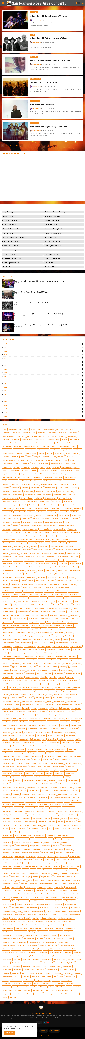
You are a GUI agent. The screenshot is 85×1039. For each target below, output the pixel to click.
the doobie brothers (9, 921)
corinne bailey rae (63, 536)
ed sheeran (39, 591)
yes (52, 990)
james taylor (51, 660)
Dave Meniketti (7, 556)
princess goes (22, 828)
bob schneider (64, 484)
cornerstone (76, 536)
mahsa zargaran (19, 749)
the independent (48, 925)
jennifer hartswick (66, 670)
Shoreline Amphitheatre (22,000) (55, 250)
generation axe (45, 618)
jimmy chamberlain (8, 680)
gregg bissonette (45, 636)
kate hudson (6, 708)
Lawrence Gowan (8, 728)
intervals (59, 653)
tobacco (22, 952)
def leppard (31, 570)
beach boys (25, 467)
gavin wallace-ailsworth (19, 618)
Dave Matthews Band (73, 553)
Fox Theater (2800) (9, 233)
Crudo (54, 543)
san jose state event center (33, 866)
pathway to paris (62, 811)
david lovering (7, 563)
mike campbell (7, 773)
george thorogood (21, 622)
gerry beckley (34, 622)
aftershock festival (38, 436)
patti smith (30, 815)
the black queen (20, 914)
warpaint (39, 980)
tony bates (64, 956)
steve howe (6, 894)
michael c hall (7, 770)
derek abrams (7, 574)
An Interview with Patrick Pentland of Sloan (48, 38)
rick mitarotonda (21, 846)
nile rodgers (41, 794)
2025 (43, 347)
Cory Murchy (56, 539)
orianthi (57, 804)
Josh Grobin (28, 698)
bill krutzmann (44, 474)
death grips (73, 567)
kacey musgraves (27, 704)
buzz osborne (44, 505)
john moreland (16, 691)
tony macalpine (46, 959)
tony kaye (17, 959)
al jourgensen (71, 436)
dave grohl (23, 553)
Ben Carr (5, 470)
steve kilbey (17, 894)
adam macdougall (8, 436)
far (14, 601)
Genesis (55, 618)
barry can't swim (70, 463)
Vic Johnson (77, 973)
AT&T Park (30, 460)
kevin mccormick (19, 715)
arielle (23, 457)
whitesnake (42, 987)
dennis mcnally (63, 570)
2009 (43, 405)
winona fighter (7, 990)
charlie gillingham (64, 515)
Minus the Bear (7, 780)
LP (38, 742)
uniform (72, 969)
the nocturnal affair (56, 932)
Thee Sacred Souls (34, 942)
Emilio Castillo (33, 594)
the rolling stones (65, 935)
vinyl (55, 976)
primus (13, 828)
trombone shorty (55, 966)
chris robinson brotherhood (53, 522)
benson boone (43, 470)
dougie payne (15, 584)
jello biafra (54, 670)
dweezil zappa (38, 587)
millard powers (57, 777)
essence (14, 598)
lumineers (6, 746)
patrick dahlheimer (75, 811)
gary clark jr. (25, 615)
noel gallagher (42, 797)
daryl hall (5, 553)
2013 (43, 391)
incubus (5, 653)
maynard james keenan (23, 759)
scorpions (17, 870)
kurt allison (6, 722)
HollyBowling (18, 646)
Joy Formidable (57, 698)
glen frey (5, 625)
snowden (16, 883)
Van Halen (48, 973)
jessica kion (19, 677)
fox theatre (40, 605)
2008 (43, 409)
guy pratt (65, 639)
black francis (13, 481)
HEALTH (43, 642)
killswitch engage (51, 715)
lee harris (63, 728)
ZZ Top (5, 997)
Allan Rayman (7, 446)
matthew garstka (75, 756)
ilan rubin (60, 649)
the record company (30, 935)
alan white (6, 439)
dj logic (5, 580)
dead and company (75, 563)
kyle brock (23, 722)
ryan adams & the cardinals (38, 863)
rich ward (47, 842)
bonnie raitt (15, 488)
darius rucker (59, 549)
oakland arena (30, 801)
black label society (26, 481)
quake (50, 828)
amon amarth (7, 450)
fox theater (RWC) (28, 605)
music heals (29, 784)
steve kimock (28, 894)
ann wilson (20, 453)
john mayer (76, 687)
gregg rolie (56, 636)
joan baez (33, 680)
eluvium (15, 594)
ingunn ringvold (41, 653)
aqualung (75, 453)
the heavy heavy (25, 925)
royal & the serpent (69, 859)
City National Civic (45, 529)
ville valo (17, 976)
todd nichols (32, 952)
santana (47, 866)
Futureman (61, 611)
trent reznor (16, 966)
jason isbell (47, 663)
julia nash (16, 701)
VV (74, 976)
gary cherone (15, 615)
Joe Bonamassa (73, 680)
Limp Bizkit (59, 735)
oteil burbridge (7, 808)
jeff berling (63, 667)
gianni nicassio (72, 622)
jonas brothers (58, 694)
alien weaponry (48, 443)
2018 (43, 373)
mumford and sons (17, 784)
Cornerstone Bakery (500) (53, 229)
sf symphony (15, 873)
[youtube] (47, 1022)
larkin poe (23, 725)
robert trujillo (30, 856)
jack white (50, 656)
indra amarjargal (15, 653)
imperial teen (77, 649)
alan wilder (15, 439)
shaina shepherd (34, 873)
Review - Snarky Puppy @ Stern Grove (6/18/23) (31, 292)
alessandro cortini (53, 439)
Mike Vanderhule (27, 777)
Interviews (67, 653)
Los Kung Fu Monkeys (28, 742)
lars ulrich (42, 725)
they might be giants (49, 942)
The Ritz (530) (49, 263)
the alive (26, 911)
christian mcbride (49, 525)
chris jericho (65, 519)
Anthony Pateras (31, 453)
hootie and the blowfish (60, 646)
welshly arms (70, 983)
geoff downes (65, 618)
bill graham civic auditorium (29, 474)
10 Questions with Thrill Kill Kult (43, 82)
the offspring (68, 932)
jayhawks (33, 667)
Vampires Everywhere (35, 973)
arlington (37, 457)
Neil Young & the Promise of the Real (14, 790)
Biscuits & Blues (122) (10, 220)
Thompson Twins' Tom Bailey (48, 945)
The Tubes (69, 938)
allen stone (17, 446)
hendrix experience (62, 642)
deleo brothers (51, 570)
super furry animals (8, 904)
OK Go (67, 801)
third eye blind (63, 942)
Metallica (32, 766)
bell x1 (76, 467)
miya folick (18, 780)
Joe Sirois (36, 684)
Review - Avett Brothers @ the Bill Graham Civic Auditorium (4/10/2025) (39, 281)
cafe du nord (7, 508)
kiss (55, 718)
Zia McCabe (64, 994)
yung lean (6, 994)
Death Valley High (8, 570)
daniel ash (6, 549)
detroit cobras (29, 574)
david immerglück (51, 560)
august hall (49, 460)
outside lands (19, 808)
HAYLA (36, 642)
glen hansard (15, 625)
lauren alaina (64, 725)
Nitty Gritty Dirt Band (9, 797)
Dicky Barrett (31, 577)
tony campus (7, 959)
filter (53, 601)
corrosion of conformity (42, 539)
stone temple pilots (37, 897)
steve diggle (40, 890)
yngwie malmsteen (62, 990)
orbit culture (43, 804)
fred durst (28, 608)
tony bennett (74, 956)
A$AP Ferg (59, 429)
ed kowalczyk (28, 591)
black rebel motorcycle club (52, 481)
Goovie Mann (71, 629)
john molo (6, 691)
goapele (57, 625)
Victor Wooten (7, 976)
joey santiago (76, 684)
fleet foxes (6, 605)
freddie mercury (39, 608)
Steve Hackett (74, 890)
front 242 (75, 608)
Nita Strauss (73, 794)
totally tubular (16, 963)
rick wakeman (46, 846)
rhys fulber (17, 842)
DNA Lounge (14, 580)
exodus (51, 598)
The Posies (18, 935)
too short (57, 959)
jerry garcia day (59, 673)
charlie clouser (51, 515)
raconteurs (6, 832)
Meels (57, 759)
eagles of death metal (63, 587)
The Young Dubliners (19, 942)
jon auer (23, 694)
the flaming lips (50, 921)
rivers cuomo (59, 849)
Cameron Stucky (56, 508)
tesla (19, 911)
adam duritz (41, 432)
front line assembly (9, 611)
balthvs (34, 463)
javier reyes (77, 663)
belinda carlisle (67, 467)
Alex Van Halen (74, 439)
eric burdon (54, 594)
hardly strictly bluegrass (23, 642)
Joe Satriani (26, 684)
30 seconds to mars (15, 429)
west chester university (20, 987)
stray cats (54, 897)
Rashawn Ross (48, 832)
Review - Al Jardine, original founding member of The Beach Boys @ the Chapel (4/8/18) (45, 325)
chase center (7, 519)
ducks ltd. (73, 584)
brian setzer (6, 494)
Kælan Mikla (39, 704)
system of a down (70, 904)
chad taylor (6, 515)
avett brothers (7, 463)
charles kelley (28, 515)
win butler (77, 987)
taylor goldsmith (32, 907)
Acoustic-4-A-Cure (29, 432)
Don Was (78, 580)
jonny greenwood (71, 694)
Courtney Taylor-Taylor (36, 543)
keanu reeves (43, 708)
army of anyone (59, 457)
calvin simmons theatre (41, 508)
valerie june (15, 973)
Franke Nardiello (8, 608)
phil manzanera (71, 821)
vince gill (26, 976)
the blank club (32, 914)
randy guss (38, 832)
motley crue (61, 780)
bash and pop (7, 467)
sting (26, 897)
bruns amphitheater (65, 498)
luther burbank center (18, 746)
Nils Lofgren (52, 794)
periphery (64, 818)
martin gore (69, 753)
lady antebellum (53, 722)
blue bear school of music (49, 484)
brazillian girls (28, 491)
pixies (20, 825)
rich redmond (27, 842)
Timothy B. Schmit (69, 949)
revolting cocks (68, 839)
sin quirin (35, 877)
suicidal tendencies (37, 901)
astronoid (21, 460)
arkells (29, 457)
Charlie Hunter (76, 515)
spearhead (33, 883)
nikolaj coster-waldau (28, 794)
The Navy (32, 932)
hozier (14, 649)
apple (68, 453)
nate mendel (31, 787)
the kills (67, 925)
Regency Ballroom (8, 839)
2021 (43, 362)
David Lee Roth (71, 560)
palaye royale (7, 811)
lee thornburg (73, 728)
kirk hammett (47, 718)
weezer (60, 983)
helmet (51, 642)
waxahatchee (26, 983)
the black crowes (74, 911)
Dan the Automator (57, 546)
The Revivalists (44, 935)
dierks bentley (52, 577)
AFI (28, 436)
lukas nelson (66, 742)
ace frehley (16, 432)
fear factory (46, 601)
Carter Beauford (20, 512)
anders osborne (18, 450)
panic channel (18, 811)
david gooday (18, 560)
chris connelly (46, 519)
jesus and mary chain (32, 677)
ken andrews (76, 708)
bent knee (54, 470)
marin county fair (20, 753)
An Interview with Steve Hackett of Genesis (48, 16)
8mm (39, 429)
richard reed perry (8, 846)
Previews (5, 828)
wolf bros (27, 990)
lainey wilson (65, 722)
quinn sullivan (77, 828)
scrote (33, 870)
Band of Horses (43, 463)
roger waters (38, 859)
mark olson (59, 753)
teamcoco (65, 907)
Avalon (65, 460)
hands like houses (8, 642)
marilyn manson (7, 753)
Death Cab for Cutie (61, 567)
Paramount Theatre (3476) (12, 246)
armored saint (47, 457)
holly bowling (7, 646)
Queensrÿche (66, 828)
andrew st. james (43, 450)
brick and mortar (30, 494)
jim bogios (53, 677)
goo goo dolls (53, 629)
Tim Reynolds (48, 949)
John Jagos (57, 687)
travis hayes (6, 966)
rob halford (69, 849)
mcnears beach (48, 759)
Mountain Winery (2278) (10, 241)
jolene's (5, 694)
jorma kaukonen (17, 698)
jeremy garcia (30, 673)
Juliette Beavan (40, 701)
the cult (5, 918)
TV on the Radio (29, 969)
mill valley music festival (42, 777)
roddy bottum (17, 859)
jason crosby (38, 663)
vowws (61, 976)
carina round (68, 508)
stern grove (17, 890)
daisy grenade (7, 546)
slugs (42, 880)
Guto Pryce (48, 639)
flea (76, 601)
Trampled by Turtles (67, 963)
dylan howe (49, 587)
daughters (14, 553)
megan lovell (66, 759)
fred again (19, 608)
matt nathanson (49, 756)
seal (39, 870)
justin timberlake (8, 704)
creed (48, 543)
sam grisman (71, 863)
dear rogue (49, 567)
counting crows (67, 539)
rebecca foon (71, 832)
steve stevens (77, 894)
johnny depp (60, 691)
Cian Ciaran (6, 529)
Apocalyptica (59, 453)
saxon (77, 866)
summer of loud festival (53, 901)
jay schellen (23, 667)
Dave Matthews (59, 553)
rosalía (58, 859)
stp (47, 897)
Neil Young (78, 787)
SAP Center (56, 866)
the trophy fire (58, 938)
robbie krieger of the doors (30, 852)
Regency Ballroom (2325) (53, 246)
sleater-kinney (21, 880)
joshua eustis (38, 698)
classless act (72, 529)
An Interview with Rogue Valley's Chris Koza (48, 126)
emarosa (23, 594)
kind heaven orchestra (9, 718)
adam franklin (52, 432)
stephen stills (7, 890)
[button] (78, 3)
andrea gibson (30, 450)
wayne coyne (45, 983)
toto (25, 963)
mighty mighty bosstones (68, 770)
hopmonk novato (76, 646)
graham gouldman (8, 632)
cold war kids (37, 532)
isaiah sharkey (18, 656)
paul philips (6, 818)
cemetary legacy (53, 512)
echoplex (18, 591)
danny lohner (49, 549)
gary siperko (64, 615)
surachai (19, 904)
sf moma (5, 873)
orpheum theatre (68, 804)
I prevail (41, 649)
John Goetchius (47, 687)
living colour (52, 739)
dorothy (5, 584)
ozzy (41, 808)
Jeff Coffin (6, 670)
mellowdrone (43, 763)
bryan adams (7, 501)
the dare (36, 918)
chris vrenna (25, 525)
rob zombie (15, 852)
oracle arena (23, 804)
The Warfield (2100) (51, 267)
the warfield (6, 942)
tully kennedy (7, 969)
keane (34, 708)
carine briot (77, 508)
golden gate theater (22, 629)
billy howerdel (7, 477)
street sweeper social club (68, 897)
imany (68, 649)
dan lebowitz (44, 546)
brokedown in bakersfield (10, 498)
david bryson (51, 556)
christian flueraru (36, 525)
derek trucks (18, 574)
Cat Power (30, 512)
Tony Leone (26, 959)
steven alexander (16, 897)
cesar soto (64, 512)
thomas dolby (32, 945)
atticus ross (39, 460)
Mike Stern (6, 777)
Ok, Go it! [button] (9, 1033)
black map (37, 481)
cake (29, 508)
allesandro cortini (29, 446)
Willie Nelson (60, 987)
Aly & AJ (54, 446)
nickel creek (74, 790)
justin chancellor (59, 701)
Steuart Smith (28, 890)
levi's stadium (30, 735)
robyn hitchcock (75, 856)
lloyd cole (62, 739)
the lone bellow (8, 928)
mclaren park (36, 759)
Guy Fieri (57, 639)
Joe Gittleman (7, 684)
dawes (54, 563)
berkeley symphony (66, 470)
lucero (44, 742)
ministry (67, 777)
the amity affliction (37, 911)
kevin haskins (7, 715)
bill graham (14, 474)
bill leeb (54, 474)
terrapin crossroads (9, 911)
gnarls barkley (47, 625)
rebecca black (60, 832)
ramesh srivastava (26, 832)
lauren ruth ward (76, 725)
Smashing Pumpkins (53, 880)
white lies (33, 987)
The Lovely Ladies (21, 928)
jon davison (40, 694)
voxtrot (68, 976)
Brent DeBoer (51, 491)
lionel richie (14, 739)
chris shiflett (6, 525)
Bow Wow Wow (50, 488)
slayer (12, 880)
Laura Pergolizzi (53, 725)
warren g (47, 980)
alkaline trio (70, 443)
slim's (30, 880)
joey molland (65, 684)
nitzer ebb (22, 797)
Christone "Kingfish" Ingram (66, 525)
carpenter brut (7, 512)
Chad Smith (74, 512)
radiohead (15, 832)
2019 (43, 369)
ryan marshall (53, 863)
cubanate (62, 543)
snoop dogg (76, 880)
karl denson (49, 704)
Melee (20, 763)
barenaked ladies (56, 463)
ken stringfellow (8, 711)
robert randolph (8, 856)
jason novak (67, 663)
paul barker (40, 815)
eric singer (6, 598)
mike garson (30, 773)
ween (54, 983)
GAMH (77, 611)
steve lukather (39, 894)
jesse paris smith (8, 677)
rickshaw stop (66, 846)
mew (39, 766)
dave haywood (34, 553)
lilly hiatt (50, 735)
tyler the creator (51, 969)
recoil (16, 835)
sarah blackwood (68, 866)
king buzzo (22, 718)
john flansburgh (24, 687)
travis (78, 963)
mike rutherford (70, 773)
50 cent (33, 429)
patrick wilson (20, 815)
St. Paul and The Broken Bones (69, 883)
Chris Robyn (68, 522)
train (56, 963)
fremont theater (64, 608)
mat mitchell (16, 756)
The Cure (13, 918)
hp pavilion (22, 649)
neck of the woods (66, 787)
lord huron (16, 742)
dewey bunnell (7, 577)
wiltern (69, 987)
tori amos (71, 959)
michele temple (43, 770)
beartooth (35, 467)
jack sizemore (40, 656)
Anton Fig (49, 453)
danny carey (27, 549)
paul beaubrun (51, 815)
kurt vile (15, 722)
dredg (65, 584)
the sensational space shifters (12, 938)
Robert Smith (19, 856)
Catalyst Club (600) (51, 224)
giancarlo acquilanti (59, 622)
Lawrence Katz (20, 728)
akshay (54, 436)
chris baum (35, 519)
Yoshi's (73, 990)
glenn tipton (36, 625)
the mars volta (48, 928)
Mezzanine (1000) (50, 237)
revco (50, 839)
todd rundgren (42, 952)
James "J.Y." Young (8, 660)
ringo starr (17, 849)
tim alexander (16, 949)
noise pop (76, 797)
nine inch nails (62, 794)
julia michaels (7, 701)
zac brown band (16, 994)
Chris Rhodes (27, 522)
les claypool (58, 732)
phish (80, 821)
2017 (43, 376)
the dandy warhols (24, 918)
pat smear (51, 811)
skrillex (5, 880)
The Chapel (53, 914)
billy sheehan (36, 477)
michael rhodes (30, 770)
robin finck (63, 856)
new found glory (34, 790)
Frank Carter (77, 605)
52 (17, 145)
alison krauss (60, 443)
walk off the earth (15, 980)
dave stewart (30, 556)
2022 (43, 358)
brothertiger (38, 498)
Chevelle (16, 519)
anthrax (41, 453)
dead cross (19, 567)
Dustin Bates (27, 587)
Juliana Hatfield (27, 701)
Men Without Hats (8, 766)
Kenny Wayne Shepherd (56, 711)
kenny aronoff (32, 711)
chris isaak (56, 519)
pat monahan (41, 811)
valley (24, 973)
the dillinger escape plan (66, 918)
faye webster (35, 601)
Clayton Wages (7, 532)
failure (67, 598)
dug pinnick (6, 587)
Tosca (79, 959)
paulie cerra (26, 818)
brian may (70, 491)
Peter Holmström (29, 821)
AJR (48, 436)
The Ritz (54, 935)
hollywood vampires (44, 646)
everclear (43, 598)
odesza (59, 801)
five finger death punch (65, 601)
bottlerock (25, 488)
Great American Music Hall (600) (13, 237)
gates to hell (74, 615)
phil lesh (60, 821)
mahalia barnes (7, 749)
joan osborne (62, 680)
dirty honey (62, 577)
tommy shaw (7, 956)
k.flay (17, 704)
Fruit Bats (35, 611)
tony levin (36, 959)
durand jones (17, 587)
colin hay (55, 532)
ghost (48, 622)
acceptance (6, 432)
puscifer (43, 828)
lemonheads (6, 732)
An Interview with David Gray (42, 104)
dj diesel (72, 577)
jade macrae (72, 656)
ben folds (25, 470)
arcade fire (6, 457)
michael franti (18, 770)
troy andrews (67, 966)
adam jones (62, 432)
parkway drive (29, 811)
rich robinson (38, 842)
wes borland (6, 987)
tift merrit (6, 949)
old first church (76, 801)
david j (62, 560)
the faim (30, 921)
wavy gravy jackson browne (11, 983)
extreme (59, 598)
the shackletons (29, 938)
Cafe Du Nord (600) (9, 224)
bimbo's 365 (58, 477)
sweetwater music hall (44, 904)
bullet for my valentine (30, 501)
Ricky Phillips (7, 849)
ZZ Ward (13, 997)
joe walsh (44, 684)
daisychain (17, 546)
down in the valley (41, 584)
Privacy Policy (54, 1030)
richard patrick (65, 842)
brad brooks (6, 491)
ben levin (33, 470)
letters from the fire (9, 735)
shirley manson (74, 873)
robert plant (70, 852)
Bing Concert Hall (70, 477)
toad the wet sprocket (10, 952)
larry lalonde (33, 725)
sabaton (62, 863)
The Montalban (7, 932)
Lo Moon (70, 739)
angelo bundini (66, 450)
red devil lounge (26, 835)
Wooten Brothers (38, 990)
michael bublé (70, 766)
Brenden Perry (40, 491)
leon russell (38, 732)
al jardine (62, 436)
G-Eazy (70, 611)
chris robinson (38, 522)
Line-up (5, 739)
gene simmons (33, 618)
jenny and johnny (8, 673)
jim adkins (44, 677)
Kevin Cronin (71, 711)
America (73, 446)
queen (57, 828)
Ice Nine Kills (51, 649)
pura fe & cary (33, 828)
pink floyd (6, 825)
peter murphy (42, 821)
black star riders (69, 481)
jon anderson (14, 694)
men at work (77, 763)
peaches (47, 818)
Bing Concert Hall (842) (52, 216)
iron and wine (7, 656)
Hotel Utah (6, 649)
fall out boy (6, 601)
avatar (72, 460)
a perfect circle (49, 429)
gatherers (6, 618)
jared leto (6, 663)
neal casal (54, 787)
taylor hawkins (44, 907)
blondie (36, 484)
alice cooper (18, 443)
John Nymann (27, 691)
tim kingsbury (37, 949)
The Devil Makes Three (48, 918)
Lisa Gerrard (24, 739)
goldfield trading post (39, 629)
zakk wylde (38, 994)
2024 (43, 351)
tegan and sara (75, 907)
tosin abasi (6, 963)
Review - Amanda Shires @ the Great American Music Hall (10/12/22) (38, 314)
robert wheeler (53, 856)
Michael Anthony (58, 766)
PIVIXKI (14, 825)
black (4, 481)
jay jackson (6, 667)
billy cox (72, 474)
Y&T (47, 990)
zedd (56, 994)
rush (25, 863)
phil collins (52, 821)
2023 (43, 355)
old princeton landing (9, 804)
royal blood (6, 863)
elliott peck (6, 594)
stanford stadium (17, 887)
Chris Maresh (16, 522)
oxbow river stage (31, 808)
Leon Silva (48, 732)
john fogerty (35, 687)
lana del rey (75, 722)
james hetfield (31, 660)
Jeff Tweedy (31, 670)
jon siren (49, 694)
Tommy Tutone (53, 956)
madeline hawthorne (45, 746)
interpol (51, 653)
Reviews (57, 839)
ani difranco (77, 450)
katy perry (16, 708)
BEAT (42, 467)
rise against (36, 849)
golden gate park (8, 629)
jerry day (39, 673)
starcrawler (41, 887)
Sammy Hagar (7, 866)
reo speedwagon (41, 839)
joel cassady (54, 684)
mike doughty (19, 773)
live (44, 739)
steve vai (5, 897)
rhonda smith (7, 842)
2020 (43, 365)
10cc (4, 429)
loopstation (6, 742)
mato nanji (26, 756)
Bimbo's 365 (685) (9, 216)
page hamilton (55, 808)
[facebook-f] (37, 1022)
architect (15, 457)
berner (77, 470)
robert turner (42, 856)
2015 (43, 383)
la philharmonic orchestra (37, 722)
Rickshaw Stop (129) (9, 250)
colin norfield (64, 532)
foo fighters (16, 605)
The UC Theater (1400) (10, 267)
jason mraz (57, 663)
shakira (55, 873)
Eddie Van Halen (61, 591)
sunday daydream (69, 901)
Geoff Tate (75, 618)
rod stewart (6, 859)
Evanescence (34, 598)
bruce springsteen (50, 498)
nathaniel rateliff (43, 787)
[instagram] (40, 1022)
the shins (40, 938)
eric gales (64, 594)
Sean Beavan (47, 870)
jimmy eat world (22, 680)
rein (32, 839)
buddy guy (16, 501)
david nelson (18, 563)
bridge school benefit (44, 494)
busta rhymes (56, 501)
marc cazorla (49, 749)
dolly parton (40, 580)
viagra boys (66, 973)
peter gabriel (7, 821)
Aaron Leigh (69, 429)
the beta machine (60, 911)
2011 (43, 398)
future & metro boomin (48, 611)
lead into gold (32, 728)
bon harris (6, 488)
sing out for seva (46, 877)
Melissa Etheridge (30, 763)
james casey (20, 660)
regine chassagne (22, 839)
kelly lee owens (64, 708)
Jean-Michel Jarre (43, 667)
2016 (43, 380)
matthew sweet (8, 759)
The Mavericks (70, 928)
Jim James (70, 677)
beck (48, 467)
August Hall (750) (8, 212)
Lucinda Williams (54, 742)
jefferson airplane (43, 670)
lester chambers (70, 732)
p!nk (47, 808)
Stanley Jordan (30, 887)
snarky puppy (66, 880)
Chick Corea (26, 519)
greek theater (59, 632)
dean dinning (29, 567)
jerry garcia (48, 673)
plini (44, 825)
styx (13, 901)
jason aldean (15, 663)
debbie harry (20, 570)
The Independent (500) (11, 263)
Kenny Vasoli (43, 711)
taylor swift (55, 907)
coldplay (46, 532)
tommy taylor (30, 956)
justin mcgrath (71, 701)
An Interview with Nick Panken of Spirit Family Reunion (33, 303)
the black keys (7, 914)
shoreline (5, 877)
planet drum (37, 825)
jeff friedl (14, 670)
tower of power (35, 963)
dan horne (34, 546)
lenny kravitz (28, 732)
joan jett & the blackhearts (47, 680)
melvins (68, 763)
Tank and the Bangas (17, 907)
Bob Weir (74, 484)
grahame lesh (21, 632)
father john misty (23, 601)
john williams (38, 691)
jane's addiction (62, 660)
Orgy (51, 804)
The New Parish (42, 932)
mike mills (49, 773)
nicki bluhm (6, 794)
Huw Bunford (33, 649)
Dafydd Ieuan (72, 543)
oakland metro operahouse (46, 801)
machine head (32, 746)
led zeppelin (54, 728)
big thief (5, 474)
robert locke (59, 852)
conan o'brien (75, 532)
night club (16, 794)
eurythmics (23, 598)
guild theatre (27, 639)
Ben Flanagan (15, 470)
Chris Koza (75, 519)
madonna (73, 746)
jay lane (14, 667)
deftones (40, 570)
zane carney (48, 994)
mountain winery (73, 780)
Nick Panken (64, 790)
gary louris (44, 615)
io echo (76, 653)
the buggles (43, 914)
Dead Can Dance (8, 567)
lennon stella (17, 732)
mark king (41, 753)
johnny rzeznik (71, 691)
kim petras (62, 715)
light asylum (41, 735)
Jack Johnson (29, 656)
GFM (42, 622)
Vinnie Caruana (46, 976)
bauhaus (16, 467)
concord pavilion (8, 536)
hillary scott (74, 642)
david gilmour (7, 560)
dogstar (23, 580)
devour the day (66, 574)
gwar (72, 639)
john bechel (12, 687)
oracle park (32, 804)
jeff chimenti (73, 667)
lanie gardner (13, 725)
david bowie (41, 556)
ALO (38, 446)
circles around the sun (30, 529)
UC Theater (63, 969)
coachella (18, 532)
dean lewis (39, 567)
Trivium (45, 966)
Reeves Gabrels (63, 835)
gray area (30, 632)
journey (47, 698)
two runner (40, 969)
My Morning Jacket (63, 784)
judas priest (68, 698)
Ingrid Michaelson (28, 653)
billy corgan (63, 474)
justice (49, 701)
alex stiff (64, 439)
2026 (43, 344)
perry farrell (74, 818)
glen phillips (26, 625)
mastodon (6, 756)
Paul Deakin (72, 815)
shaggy (24, 873)
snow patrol (6, 883)
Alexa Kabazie (7, 443)
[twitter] (44, 1022)
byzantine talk (69, 505)
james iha (41, 660)
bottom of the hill (36, 488)
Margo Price (72, 749)
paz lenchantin (37, 818)
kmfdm (61, 718)
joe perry (17, 684)
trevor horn (26, 966)
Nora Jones (6, 801)
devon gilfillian (54, 574)
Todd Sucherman (55, 952)
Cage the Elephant (19, 508)
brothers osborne (26, 498)
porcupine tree (76, 825)
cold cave (27, 532)
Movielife (6, 784)
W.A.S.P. (5, 980)
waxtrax (36, 983)
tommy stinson (18, 956)
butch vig (23, 505)
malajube (30, 749)
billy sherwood (47, 477)
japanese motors (75, 660)
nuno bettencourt (18, 801)
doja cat (30, 580)
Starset (49, 887)
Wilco (51, 987)
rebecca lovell (7, 835)
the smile (48, 938)
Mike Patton (59, 773)
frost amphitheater (24, 611)
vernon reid (57, 973)
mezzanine (47, 766)
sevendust (73, 870)
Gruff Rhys (17, 639)
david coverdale (63, 556)
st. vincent (6, 887)
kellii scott (53, 708)
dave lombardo (46, 553)
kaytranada (25, 708)
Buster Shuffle (68, 501)
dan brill (26, 546)
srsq (56, 883)
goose (62, 629)
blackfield (6, 484)
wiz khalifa (17, 990)
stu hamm (6, 901)
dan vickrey (69, 546)
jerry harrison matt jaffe (73, 673)
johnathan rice (49, 691)
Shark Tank (63, 873)
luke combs (76, 742)
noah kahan (31, 797)
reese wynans (51, 835)
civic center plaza (59, 529)
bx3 (61, 505)
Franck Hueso (66, 605)
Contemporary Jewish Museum (35, 536)
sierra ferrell (15, 877)
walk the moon (28, 980)
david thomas (29, 563)
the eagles (21, 921)
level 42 (20, 735)
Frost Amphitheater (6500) (53, 233)
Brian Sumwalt (17, 494)
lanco (4, 725)
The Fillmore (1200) (51, 254)
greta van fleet (67, 636)
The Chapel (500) (9, 254)
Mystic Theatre (76, 784)
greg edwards (22, 636)
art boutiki (69, 457)
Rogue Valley (49, 859)
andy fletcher (55, 450)
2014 (43, 387)
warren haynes (66, 980)
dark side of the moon (73, 549)
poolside (58, 825)
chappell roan (17, 515)
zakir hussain (28, 994)
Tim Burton (26, 949)
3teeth (25, 429)
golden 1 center (67, 625)
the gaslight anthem (64, 921)
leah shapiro (43, 728)
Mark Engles (32, 753)
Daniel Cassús (16, 549)
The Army (49, 911)
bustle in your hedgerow (10, 505)
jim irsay (61, 677)
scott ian (25, 870)
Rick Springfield (34, 846)
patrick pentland (8, 815)
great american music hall (44, 632)
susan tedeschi (29, 904)
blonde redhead (26, 484)
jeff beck (54, 667)
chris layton (6, 522)
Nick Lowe (45, 790)
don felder (59, 580)
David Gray (39, 560)
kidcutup (40, 715)
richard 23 (56, 842)
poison (51, 825)
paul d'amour (62, 815)
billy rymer (26, 477)
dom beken (50, 580)
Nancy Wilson (7, 787)
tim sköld (58, 949)
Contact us (44, 1030)
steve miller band (64, 894)
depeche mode (75, 570)
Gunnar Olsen (38, 639)
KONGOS (69, 718)
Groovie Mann (7, 639)
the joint (59, 925)
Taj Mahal (6, 907)
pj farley (27, 825)
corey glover (51, 536)
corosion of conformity (25, 539)
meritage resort (22, 766)
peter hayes (17, 821)
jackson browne (61, 656)
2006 (43, 416)
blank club (15, 484)
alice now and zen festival (33, 443)
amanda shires (64, 446)
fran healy (56, 605)
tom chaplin (67, 952)
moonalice (52, 780)
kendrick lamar (20, 711)
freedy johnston (52, 608)
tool (64, 959)
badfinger (26, 463)
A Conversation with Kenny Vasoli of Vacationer (50, 60)
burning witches (45, 501)
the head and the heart (10, 925)
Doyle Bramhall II (55, 584)
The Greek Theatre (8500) (12, 258)
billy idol (17, 477)
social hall (24, 883)
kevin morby (30, 715)
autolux (58, 460)
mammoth (39, 749)
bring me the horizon (60, 494)
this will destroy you (9, 945)
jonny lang (6, 698)
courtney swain (21, 543)
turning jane (17, 969)
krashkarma (78, 718)
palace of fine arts (68, 808)
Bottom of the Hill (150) (52, 220)
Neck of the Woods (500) (53, 241)
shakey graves (46, 873)
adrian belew (21, 436)
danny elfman (37, 549)
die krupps (41, 577)
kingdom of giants (34, 718)
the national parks (20, 932)
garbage (5, 615)
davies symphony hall (43, 563)
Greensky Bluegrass (9, 636)
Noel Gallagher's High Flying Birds (60, 797)
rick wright (56, 846)
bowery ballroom (63, 488)
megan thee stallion (9, 763)
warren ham (56, 980)
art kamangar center (9, 460)
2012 (43, 394)
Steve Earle (63, 890)
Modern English (29, 780)
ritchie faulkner (47, 849)
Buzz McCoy (33, 505)
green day (69, 632)
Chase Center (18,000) (10, 229)
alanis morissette (27, 439)
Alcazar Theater (40, 439)
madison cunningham (61, 746)
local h (78, 739)
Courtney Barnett (8, 543)
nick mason (54, 790)
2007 (43, 412)
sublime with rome (22, 901)
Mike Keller (39, 773)
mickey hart (54, 770)
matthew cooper (62, 756)
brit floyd (72, 494)
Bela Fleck (56, 467)
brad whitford (17, 491)
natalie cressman (19, 787)
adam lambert (73, 432)
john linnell (67, 687)
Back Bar (17, 463)
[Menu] (3, 3)
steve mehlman (51, 894)
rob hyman (6, 852)
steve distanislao (51, 890)
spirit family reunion (46, 883)
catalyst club (41, 512)
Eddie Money (49, 591)
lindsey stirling (70, 735)
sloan (36, 880)
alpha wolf (46, 446)
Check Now (16, 1028)
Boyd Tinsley (75, 488)
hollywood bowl (30, 646)
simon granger (26, 877)
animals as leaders (8, 453)
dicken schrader (20, 577)
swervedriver (58, 904)
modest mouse (41, 780)
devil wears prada (41, 574)
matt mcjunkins (36, 756)
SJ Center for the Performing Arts (64, 877)
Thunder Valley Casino (67, 945)
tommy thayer (41, 956)
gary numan (53, 615)
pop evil (66, 825)
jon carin (31, 694)
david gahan (74, 556)
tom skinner (77, 952)
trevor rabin (36, 966)
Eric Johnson (73, 594)
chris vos (16, 525)
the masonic (59, 928)
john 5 (4, 687)
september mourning (60, 870)
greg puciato (33, 636)
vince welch (35, 976)
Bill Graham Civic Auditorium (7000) (56, 212)
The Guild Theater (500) (53, 258)
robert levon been (47, 852)
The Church (63, 914)
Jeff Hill (22, 670)
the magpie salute (35, 928)
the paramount (7, 935)
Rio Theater (26, 849)
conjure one (19, 536)
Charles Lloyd (39, 515)
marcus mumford (60, 749)
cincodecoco (16, 529)
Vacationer (6, 973)
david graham (29, 560)
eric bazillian (44, 594)
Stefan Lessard (71, 887)
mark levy (50, 753)
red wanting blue (39, 835)
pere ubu (56, 818)
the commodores (75, 914)
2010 (43, 401)
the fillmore (39, 921)
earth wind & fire (8, 591)
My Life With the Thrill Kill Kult (45, 784)
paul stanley (16, 818)
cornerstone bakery (9, 539)
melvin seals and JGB (56, 763)
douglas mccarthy (27, 584)
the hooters (36, 925)
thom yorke (21, 945)
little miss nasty (35, 739)
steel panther (59, 887)
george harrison (7, 622)
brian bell (61, 491)
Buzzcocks (54, 505)
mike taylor (15, 777)
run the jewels (17, 863)
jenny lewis (19, 673)
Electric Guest (73, 591)
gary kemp (35, 615)
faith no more (75, 598)
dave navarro (19, 556)
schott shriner (7, 870)
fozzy (48, 605)
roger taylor (28, 859)
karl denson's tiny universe (64, 704)
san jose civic (18, 866)
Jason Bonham (26, 663)
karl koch (78, 704)
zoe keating (74, 994)
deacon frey (63, 563)
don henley (69, 580)
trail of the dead (47, 963)
